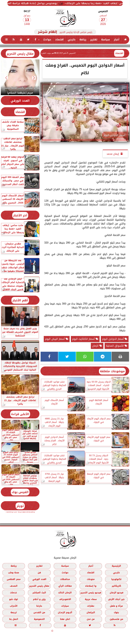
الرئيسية (116, 566)
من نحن (91, 619)
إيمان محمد (113, 153)
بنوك (116, 612)
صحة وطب (13, 572)
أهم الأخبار (20, 300)
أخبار (116, 39)
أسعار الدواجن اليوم (113, 338)
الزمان (95, 345)
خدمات (13, 592)
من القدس (39, 612)
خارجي (71, 39)
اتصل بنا (13, 619)
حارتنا (39, 606)
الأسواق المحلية (115, 345)
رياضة (82, 39)
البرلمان (91, 612)
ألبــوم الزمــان (65, 612)
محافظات (65, 579)
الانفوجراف (65, 599)
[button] (34, 78)
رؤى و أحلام (39, 599)
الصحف (13, 586)
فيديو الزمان (116, 592)
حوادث (47, 39)
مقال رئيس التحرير (20, 54)
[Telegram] (102, 357)
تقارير (93, 39)
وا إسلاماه (90, 586)
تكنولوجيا (116, 579)
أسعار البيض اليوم (55, 338)
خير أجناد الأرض (116, 599)
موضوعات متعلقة (112, 371)
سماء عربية (91, 599)
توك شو (13, 599)
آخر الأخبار (20, 215)
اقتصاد (59, 39)
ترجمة (13, 612)
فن (39, 572)
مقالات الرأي (65, 586)
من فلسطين (116, 619)
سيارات (65, 606)
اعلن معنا (65, 619)
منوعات (91, 579)
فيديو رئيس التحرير (90, 592)
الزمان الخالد (65, 592)
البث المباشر (39, 592)
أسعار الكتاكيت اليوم (84, 338)
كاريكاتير (116, 586)
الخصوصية (39, 619)
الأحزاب (13, 606)
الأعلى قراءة (20, 414)
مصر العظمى (14, 579)
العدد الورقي (20, 101)
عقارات (90, 606)
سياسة (105, 39)
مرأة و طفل (116, 606)
